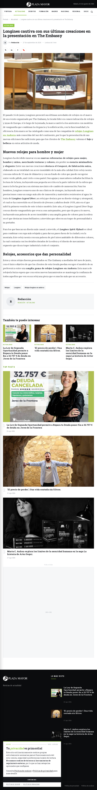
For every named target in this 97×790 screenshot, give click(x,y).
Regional (76, 11)
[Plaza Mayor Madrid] (38, 4)
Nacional (65, 11)
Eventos (32, 11)
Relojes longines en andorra (34, 287)
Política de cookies (87, 786)
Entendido (32, 780)
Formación (43, 11)
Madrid (55, 11)
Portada (8, 11)
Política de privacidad (72, 786)
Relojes (7, 287)
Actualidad (20, 11)
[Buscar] (92, 12)
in (11, 50)
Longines (17, 287)
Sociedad (88, 11)
